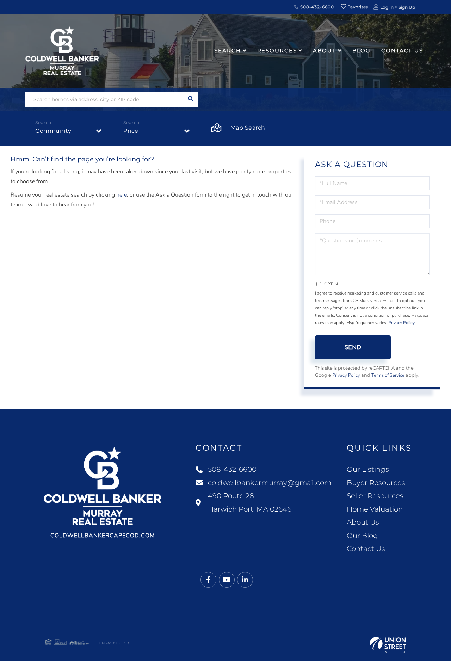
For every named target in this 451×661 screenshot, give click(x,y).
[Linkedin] (245, 580)
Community (53, 131)
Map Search (247, 127)
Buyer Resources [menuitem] (376, 482)
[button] (190, 99)
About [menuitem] (324, 50)
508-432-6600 (316, 7)
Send (353, 347)
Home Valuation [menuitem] (375, 509)
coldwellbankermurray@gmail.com (270, 482)
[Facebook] (208, 580)
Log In (387, 7)
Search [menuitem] (227, 50)
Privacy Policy (401, 323)
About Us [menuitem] (363, 522)
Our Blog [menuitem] (362, 535)
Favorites (357, 7)
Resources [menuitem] (277, 50)
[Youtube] (226, 580)
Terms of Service (387, 375)
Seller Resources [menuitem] (375, 496)
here (121, 195)
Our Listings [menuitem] (368, 469)
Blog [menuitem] (361, 50)
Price (130, 131)
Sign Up (407, 7)
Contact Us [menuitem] (402, 50)
